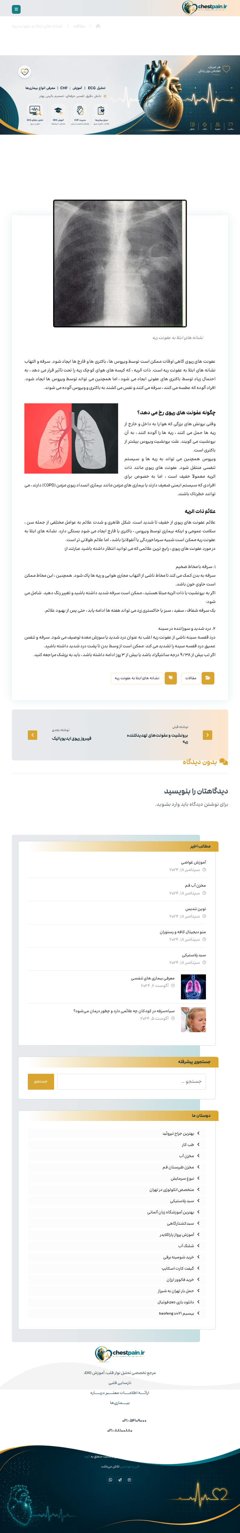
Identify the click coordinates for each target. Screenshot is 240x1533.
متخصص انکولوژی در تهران (171, 1190)
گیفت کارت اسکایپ (178, 1269)
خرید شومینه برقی (178, 1257)
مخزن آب (186, 1156)
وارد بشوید (168, 805)
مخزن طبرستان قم (178, 1167)
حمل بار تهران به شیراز (176, 1291)
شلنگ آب (186, 1246)
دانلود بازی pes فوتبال (176, 1302)
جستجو (41, 1081)
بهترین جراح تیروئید (178, 1134)
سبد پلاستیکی (194, 955)
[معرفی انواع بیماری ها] (204, 8)
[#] (129, 1480)
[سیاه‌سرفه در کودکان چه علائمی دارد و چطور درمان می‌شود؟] (193, 1020)
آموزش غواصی (193, 862)
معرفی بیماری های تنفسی (153, 978)
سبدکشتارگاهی (180, 1224)
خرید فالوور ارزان (180, 1280)
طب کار (188, 1145)
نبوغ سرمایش (182, 1179)
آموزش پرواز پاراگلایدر (177, 1235)
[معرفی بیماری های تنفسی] (193, 987)
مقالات (190, 678)
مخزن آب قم (195, 886)
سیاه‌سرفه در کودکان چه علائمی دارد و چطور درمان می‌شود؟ (124, 1011)
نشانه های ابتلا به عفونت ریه (137, 678)
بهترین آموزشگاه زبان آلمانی (170, 1212)
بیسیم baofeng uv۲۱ (176, 1314)
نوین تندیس (195, 909)
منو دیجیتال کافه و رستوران (183, 932)
